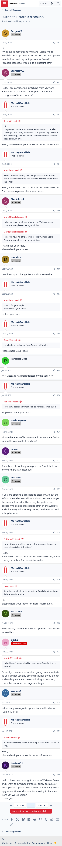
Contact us (7, 843)
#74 (58, 532)
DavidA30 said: (10, 340)
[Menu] (4, 3)
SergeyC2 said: (10, 121)
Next (40, 805)
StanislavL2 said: (11, 170)
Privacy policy (38, 843)
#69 (58, 370)
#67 (58, 294)
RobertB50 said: (11, 401)
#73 (58, 489)
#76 (58, 623)
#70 (58, 395)
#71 (58, 431)
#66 (58, 268)
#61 (58, 42)
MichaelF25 (9, 21)
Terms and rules (22, 843)
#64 (58, 164)
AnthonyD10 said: (12, 539)
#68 (58, 333)
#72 (58, 460)
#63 (58, 114)
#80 (58, 774)
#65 (58, 210)
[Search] (58, 3)
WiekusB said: (10, 737)
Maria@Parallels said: (14, 216)
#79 (58, 731)
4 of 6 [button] (31, 805)
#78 (58, 702)
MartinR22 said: (11, 658)
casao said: (9, 586)
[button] (3, 838)
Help (49, 843)
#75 (58, 579)
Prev (21, 805)
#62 (58, 82)
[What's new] (52, 3)
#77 (58, 651)
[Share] (54, 43)
